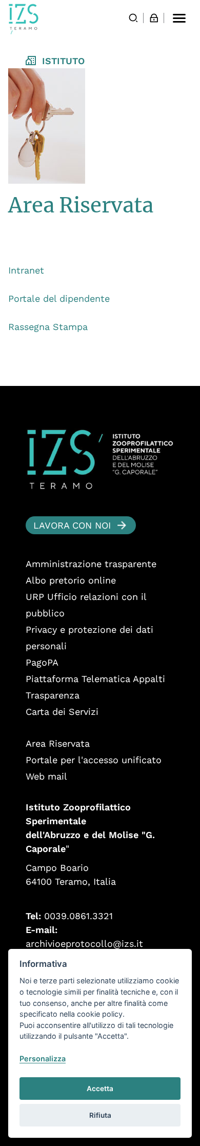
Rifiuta (100, 1115)
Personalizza (42, 1058)
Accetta (100, 1088)
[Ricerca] (133, 18)
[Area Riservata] (154, 18)
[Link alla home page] (23, 19)
